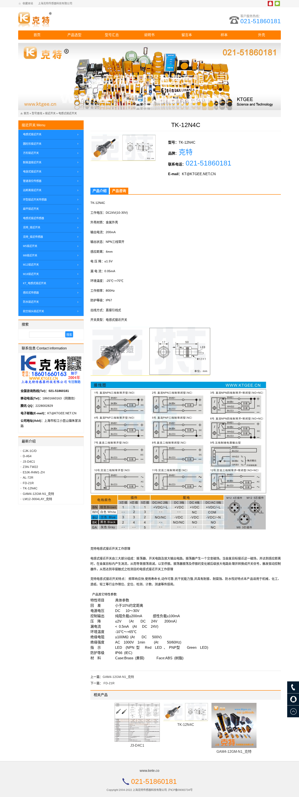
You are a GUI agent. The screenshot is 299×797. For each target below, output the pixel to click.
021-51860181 (260, 21)
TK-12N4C (185, 724)
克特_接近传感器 (33, 236)
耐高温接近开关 (32, 162)
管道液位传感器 (32, 181)
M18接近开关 (31, 274)
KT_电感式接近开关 (34, 283)
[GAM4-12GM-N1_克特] (234, 725)
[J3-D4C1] (137, 722)
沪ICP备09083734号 (180, 790)
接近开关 (50, 113)
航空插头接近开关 (33, 311)
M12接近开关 (31, 264)
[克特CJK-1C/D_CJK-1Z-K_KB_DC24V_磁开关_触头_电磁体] (56, 18)
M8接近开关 (30, 255)
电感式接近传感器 (33, 218)
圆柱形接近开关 (32, 143)
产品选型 (74, 35)
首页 (36, 35)
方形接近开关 (31, 153)
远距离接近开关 (32, 190)
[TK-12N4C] (185, 712)
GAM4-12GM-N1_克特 (118, 677)
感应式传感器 (31, 292)
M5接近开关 (30, 246)
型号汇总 (112, 35)
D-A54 (27, 456)
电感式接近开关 (67, 113)
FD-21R (109, 683)
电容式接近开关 (32, 171)
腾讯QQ (270, 3)
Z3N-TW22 (30, 467)
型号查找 (37, 113)
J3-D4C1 (137, 745)
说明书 (149, 35)
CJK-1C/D (30, 451)
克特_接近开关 (31, 227)
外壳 (261, 35)
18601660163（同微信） (59, 398)
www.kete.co (149, 770)
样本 (224, 35)
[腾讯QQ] (293, 699)
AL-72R (28, 477)
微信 (277, 3)
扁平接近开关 (31, 208)
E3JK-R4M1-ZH (34, 472)
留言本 (186, 35)
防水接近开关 (31, 301)
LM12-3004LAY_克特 (37, 499)
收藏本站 (28, 3)
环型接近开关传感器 (35, 199)
